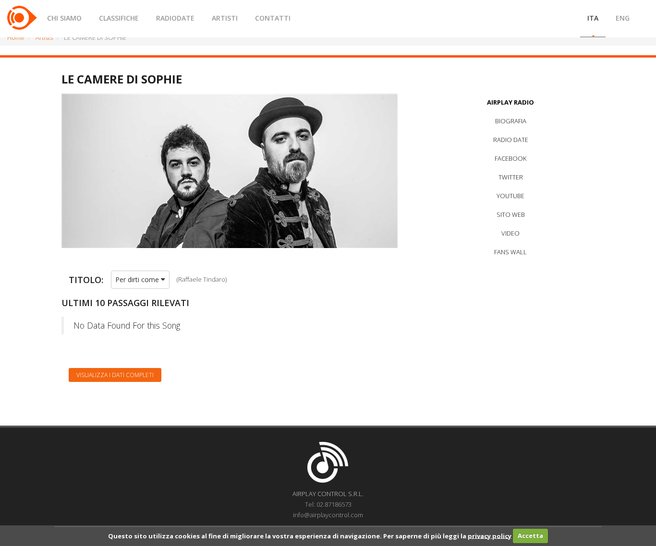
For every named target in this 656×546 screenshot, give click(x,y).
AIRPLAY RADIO (510, 102)
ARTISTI (225, 18)
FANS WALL (510, 252)
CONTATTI (273, 18)
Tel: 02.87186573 (328, 504)
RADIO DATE (510, 139)
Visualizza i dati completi (115, 375)
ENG (623, 18)
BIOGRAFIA (510, 121)
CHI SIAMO (64, 18)
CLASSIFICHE (119, 18)
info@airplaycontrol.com (328, 514)
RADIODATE (175, 18)
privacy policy (489, 535)
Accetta (530, 535)
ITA (592, 18)
